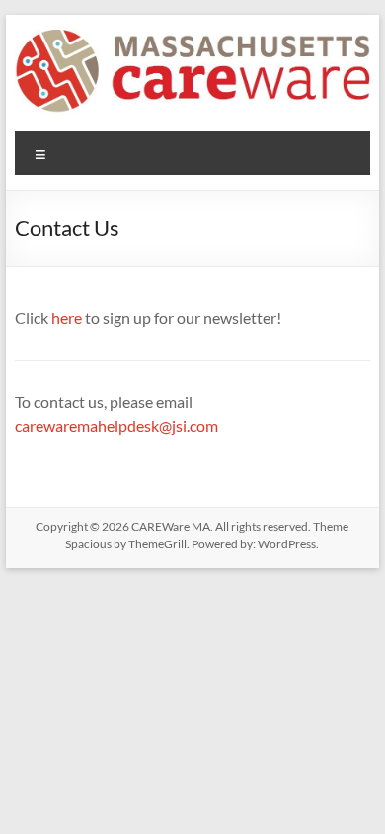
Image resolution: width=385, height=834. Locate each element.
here (66, 317)
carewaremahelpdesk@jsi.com (116, 425)
